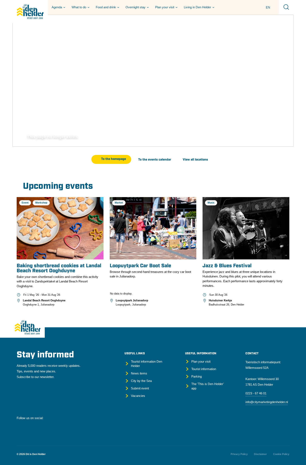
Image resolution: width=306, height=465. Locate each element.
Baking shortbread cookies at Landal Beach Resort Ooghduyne (59, 269)
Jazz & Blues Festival (227, 266)
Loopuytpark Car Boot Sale (140, 266)
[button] (58, 7)
